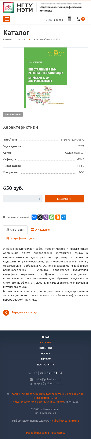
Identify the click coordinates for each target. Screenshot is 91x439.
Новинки (45, 348)
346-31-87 (54, 19)
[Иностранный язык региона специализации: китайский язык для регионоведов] (45, 77)
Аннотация (16, 229)
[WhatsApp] (51, 217)
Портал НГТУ (45, 364)
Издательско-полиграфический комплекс (38, 401)
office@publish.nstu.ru (48, 379)
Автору (46, 359)
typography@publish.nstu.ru (45, 383)
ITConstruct (58, 432)
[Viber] (45, 217)
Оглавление (42, 229)
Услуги (45, 353)
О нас (45, 337)
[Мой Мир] (63, 217)
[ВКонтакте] (34, 217)
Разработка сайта (37, 432)
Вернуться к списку (24, 312)
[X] (40, 217)
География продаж (22, 238)
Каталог (45, 342)
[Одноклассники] (57, 217)
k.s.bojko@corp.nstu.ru (65, 420)
